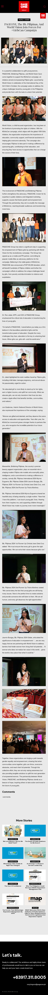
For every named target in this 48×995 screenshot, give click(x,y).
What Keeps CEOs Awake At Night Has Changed (12, 864)
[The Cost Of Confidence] (12, 875)
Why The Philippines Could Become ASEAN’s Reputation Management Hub (35, 887)
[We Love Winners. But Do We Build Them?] (12, 831)
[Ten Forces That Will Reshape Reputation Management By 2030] (12, 899)
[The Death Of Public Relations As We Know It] (35, 831)
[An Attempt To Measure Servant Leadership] (35, 853)
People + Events (24, 20)
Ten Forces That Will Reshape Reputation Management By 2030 (13, 911)
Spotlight (35, 907)
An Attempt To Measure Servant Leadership (35, 864)
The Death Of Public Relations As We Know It (35, 842)
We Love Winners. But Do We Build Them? (13, 842)
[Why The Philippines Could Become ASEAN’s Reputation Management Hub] (35, 875)
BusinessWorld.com (35, 883)
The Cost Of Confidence (12, 886)
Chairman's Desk (13, 839)
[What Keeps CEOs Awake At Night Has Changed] (12, 853)
